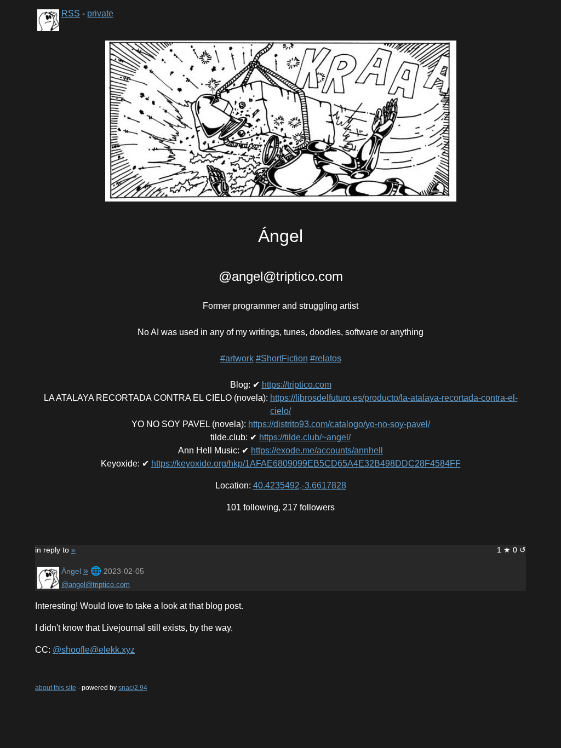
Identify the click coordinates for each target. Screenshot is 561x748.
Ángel (71, 571)
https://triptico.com (296, 384)
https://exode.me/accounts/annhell (317, 450)
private (100, 13)
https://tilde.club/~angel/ (305, 437)
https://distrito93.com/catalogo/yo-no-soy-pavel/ (339, 424)
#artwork (237, 358)
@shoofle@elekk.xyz (94, 649)
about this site (55, 688)
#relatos (325, 358)
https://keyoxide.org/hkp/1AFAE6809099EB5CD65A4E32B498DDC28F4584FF (306, 463)
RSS (70, 13)
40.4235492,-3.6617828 (299, 485)
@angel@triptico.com (95, 584)
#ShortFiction (282, 358)
